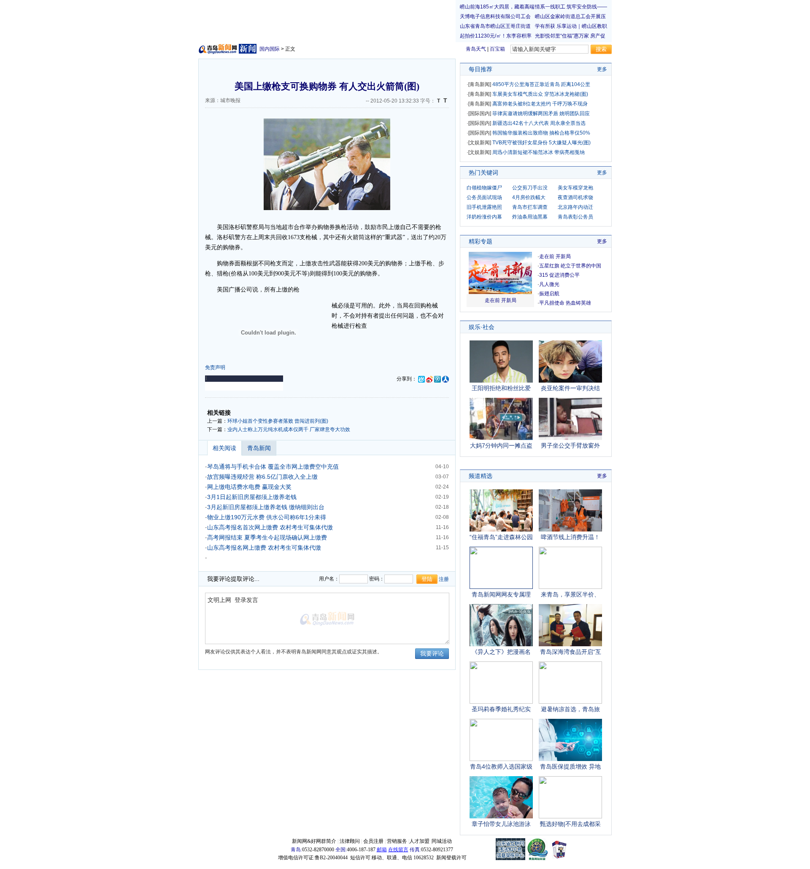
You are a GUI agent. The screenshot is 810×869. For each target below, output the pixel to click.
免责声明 (215, 367)
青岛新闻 (259, 448)
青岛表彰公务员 (575, 217)
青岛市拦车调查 (530, 207)
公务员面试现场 (484, 197)
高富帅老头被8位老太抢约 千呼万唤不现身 (540, 104)
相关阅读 (224, 448)
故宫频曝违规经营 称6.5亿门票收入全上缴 (262, 476)
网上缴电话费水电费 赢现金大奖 (249, 486)
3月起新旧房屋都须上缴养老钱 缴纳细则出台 (265, 507)
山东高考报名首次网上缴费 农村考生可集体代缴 (270, 527)
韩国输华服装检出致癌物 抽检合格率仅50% (541, 133)
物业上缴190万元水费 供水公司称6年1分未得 (266, 517)
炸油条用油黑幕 (530, 217)
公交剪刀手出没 (530, 188)
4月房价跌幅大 (528, 197)
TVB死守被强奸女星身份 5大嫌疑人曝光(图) (541, 143)
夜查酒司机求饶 (575, 197)
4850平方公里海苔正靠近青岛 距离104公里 (541, 84)
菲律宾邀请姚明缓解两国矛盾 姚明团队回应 (541, 113)
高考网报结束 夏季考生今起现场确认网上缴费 (267, 537)
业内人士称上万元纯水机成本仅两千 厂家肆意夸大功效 (288, 429)
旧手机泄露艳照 (484, 207)
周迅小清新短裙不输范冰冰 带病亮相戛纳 (538, 152)
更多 (602, 69)
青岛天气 (476, 49)
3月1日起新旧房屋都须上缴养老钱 (252, 497)
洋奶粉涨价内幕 (484, 217)
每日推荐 (480, 69)
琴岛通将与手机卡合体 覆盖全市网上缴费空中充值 (273, 466)
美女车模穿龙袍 (575, 188)
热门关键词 (483, 172)
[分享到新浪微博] (429, 379)
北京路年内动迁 (575, 207)
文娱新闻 (480, 143)
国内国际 (269, 49)
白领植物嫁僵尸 (484, 188)
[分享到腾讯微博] (437, 379)
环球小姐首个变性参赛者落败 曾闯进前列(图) (277, 421)
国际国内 (480, 113)
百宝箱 (497, 49)
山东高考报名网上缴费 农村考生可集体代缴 (264, 547)
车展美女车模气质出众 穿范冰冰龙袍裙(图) (540, 94)
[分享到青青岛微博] (421, 379)
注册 (444, 579)
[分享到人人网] (445, 379)
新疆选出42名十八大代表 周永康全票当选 (539, 123)
